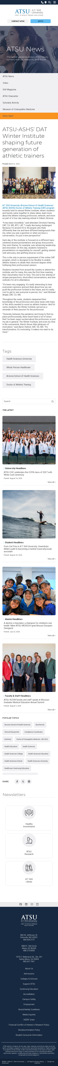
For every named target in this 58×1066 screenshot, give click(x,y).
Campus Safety (29, 999)
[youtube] (37, 904)
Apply (40, 21)
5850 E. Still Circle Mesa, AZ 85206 (29, 947)
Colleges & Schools (29, 979)
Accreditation (29, 994)
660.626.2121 (29, 940)
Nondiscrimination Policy (29, 1030)
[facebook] (20, 904)
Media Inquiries (29, 1015)
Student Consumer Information (29, 1035)
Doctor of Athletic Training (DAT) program (35, 208)
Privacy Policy (39, 1062)
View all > (52, 482)
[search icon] (48, 2)
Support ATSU (29, 984)
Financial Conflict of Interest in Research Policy (29, 1025)
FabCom (37, 1063)
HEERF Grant (29, 1020)
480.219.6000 (29, 950)
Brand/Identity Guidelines (29, 1009)
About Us (29, 969)
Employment (29, 1004)
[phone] (41, 2)
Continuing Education (29, 989)
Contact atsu (17, 21)
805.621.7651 (29, 961)
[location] (45, 2)
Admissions (29, 974)
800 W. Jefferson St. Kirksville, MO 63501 (29, 936)
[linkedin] (26, 904)
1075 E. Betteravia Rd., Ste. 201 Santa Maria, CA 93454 (29, 958)
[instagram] (32, 904)
